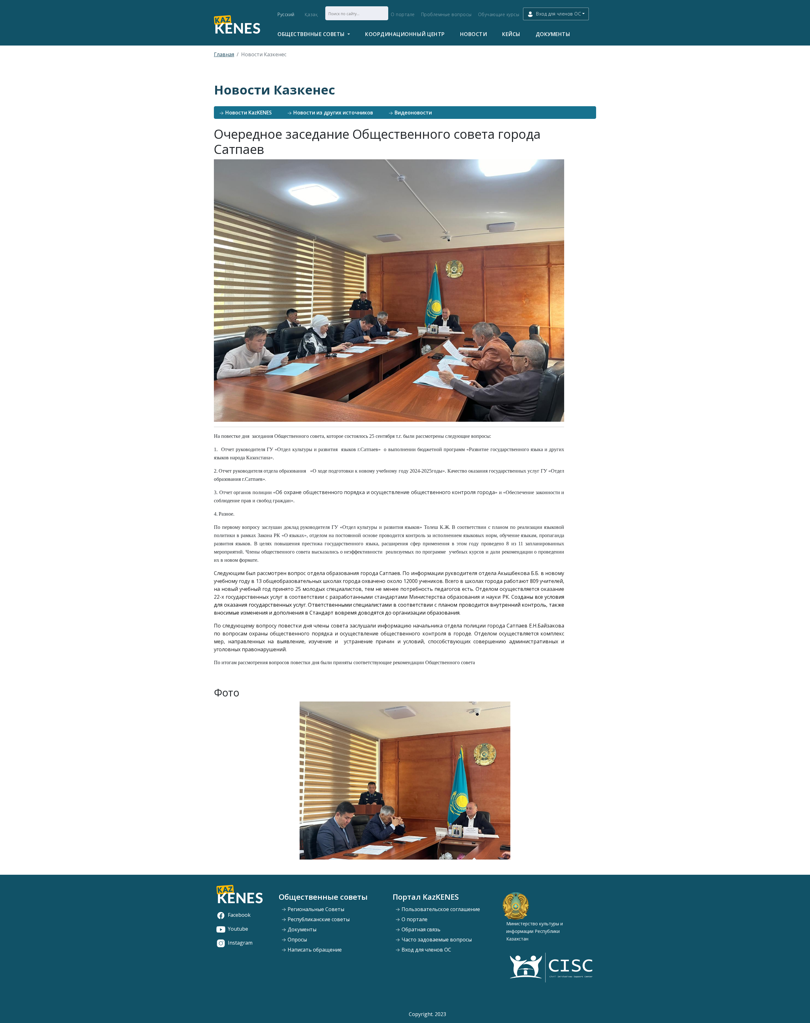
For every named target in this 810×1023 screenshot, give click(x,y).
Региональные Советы (315, 909)
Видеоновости (412, 112)
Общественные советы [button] (311, 34)
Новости (473, 34)
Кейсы (511, 34)
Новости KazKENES (248, 112)
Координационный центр (405, 34)
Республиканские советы (318, 919)
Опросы (296, 939)
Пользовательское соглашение (440, 909)
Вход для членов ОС (425, 949)
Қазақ (311, 14)
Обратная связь (420, 929)
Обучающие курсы (499, 14)
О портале (403, 14)
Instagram (240, 942)
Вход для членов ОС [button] (558, 14)
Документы (553, 34)
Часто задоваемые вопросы (436, 939)
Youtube (238, 928)
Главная (224, 54)
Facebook (239, 914)
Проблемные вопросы (446, 14)
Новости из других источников (332, 112)
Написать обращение (314, 949)
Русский (286, 14)
